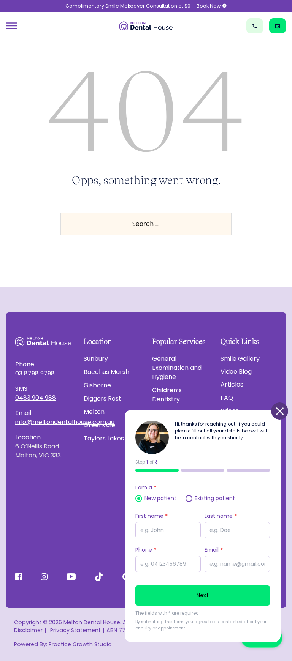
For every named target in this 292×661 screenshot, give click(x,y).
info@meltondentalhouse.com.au (43, 422)
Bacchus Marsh (106, 372)
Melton (94, 411)
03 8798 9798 (35, 373)
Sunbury (96, 358)
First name (151, 516)
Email (214, 550)
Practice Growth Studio (80, 644)
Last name (221, 516)
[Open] (11, 25)
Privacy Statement (74, 630)
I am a (145, 487)
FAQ (227, 397)
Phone (145, 550)
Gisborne (97, 385)
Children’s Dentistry (167, 395)
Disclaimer (28, 630)
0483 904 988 (35, 397)
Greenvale (99, 425)
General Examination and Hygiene (177, 367)
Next (203, 595)
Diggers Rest (102, 398)
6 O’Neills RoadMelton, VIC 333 (38, 451)
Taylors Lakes (104, 438)
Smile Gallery (240, 358)
